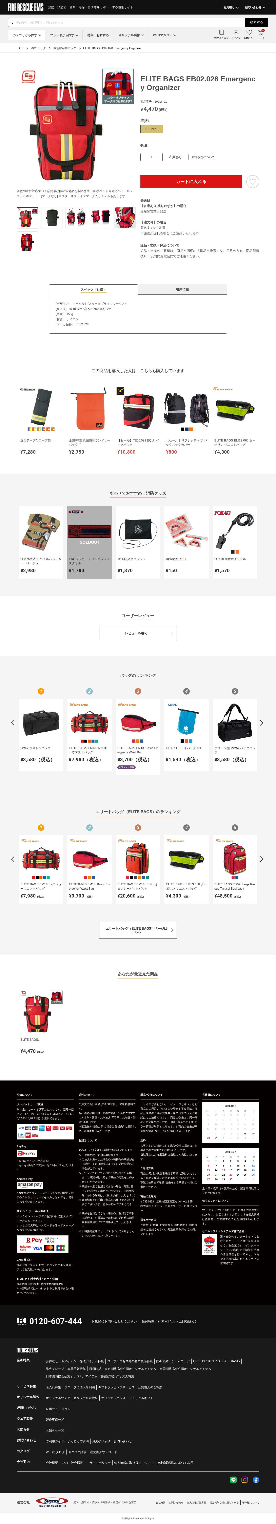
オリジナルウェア (58, 1398)
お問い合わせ (123, 1441)
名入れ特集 (53, 1387)
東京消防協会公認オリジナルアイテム (130, 1369)
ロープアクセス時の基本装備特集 (130, 1361)
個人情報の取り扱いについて (134, 1462)
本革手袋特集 (76, 1369)
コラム (66, 1408)
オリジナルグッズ (113, 1398)
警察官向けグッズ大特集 (117, 1376)
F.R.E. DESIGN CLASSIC (210, 1361)
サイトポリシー (100, 1462)
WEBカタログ (55, 1452)
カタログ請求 (77, 1452)
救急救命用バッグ (65, 48)
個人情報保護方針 (196, 1502)
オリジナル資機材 (86, 1398)
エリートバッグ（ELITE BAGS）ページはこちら (136, 930)
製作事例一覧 (55, 1419)
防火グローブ (55, 1369)
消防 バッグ (38, 48)
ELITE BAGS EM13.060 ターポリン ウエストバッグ (235, 442)
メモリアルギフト (141, 1398)
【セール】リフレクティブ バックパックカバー (186, 442)
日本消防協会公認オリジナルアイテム (71, 1376)
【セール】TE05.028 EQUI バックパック (138, 442)
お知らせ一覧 (55, 1430)
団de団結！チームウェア (173, 1361)
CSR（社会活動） (73, 1462)
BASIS (235, 1361)
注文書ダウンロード (103, 1452)
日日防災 (95, 1369)
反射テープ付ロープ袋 (35, 440)
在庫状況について (203, 157)
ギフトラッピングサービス (116, 1387)
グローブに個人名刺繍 (79, 1387)
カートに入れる (191, 181)
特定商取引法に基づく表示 (175, 1462)
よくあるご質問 (78, 1441)
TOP (20, 48)
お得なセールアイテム (61, 1361)
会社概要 (52, 1462)
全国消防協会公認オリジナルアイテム (185, 1369)
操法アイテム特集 (92, 1361)
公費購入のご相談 (150, 1387)
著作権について (250, 1502)
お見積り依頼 (101, 1441)
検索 (256, 22)
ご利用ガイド (55, 1441)
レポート (52, 1408)
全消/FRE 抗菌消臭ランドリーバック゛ (89, 442)
